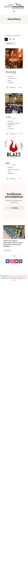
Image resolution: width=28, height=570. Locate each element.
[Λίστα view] (10, 39)
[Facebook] (8, 261)
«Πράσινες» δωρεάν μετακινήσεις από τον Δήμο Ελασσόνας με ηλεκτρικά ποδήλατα (13, 243)
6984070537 (11, 173)
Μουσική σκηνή (11, 72)
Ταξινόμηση (9, 43)
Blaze (7, 163)
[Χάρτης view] (13, 39)
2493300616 (11, 82)
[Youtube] (16, 261)
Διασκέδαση (12, 87)
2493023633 (11, 128)
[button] (7, 58)
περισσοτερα (7, 250)
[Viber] (20, 261)
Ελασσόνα (10, 76)
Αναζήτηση (15, 208)
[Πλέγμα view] (6, 39)
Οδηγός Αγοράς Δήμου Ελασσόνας (18, 276)
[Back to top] (26, 568)
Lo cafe (8, 117)
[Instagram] (12, 261)
